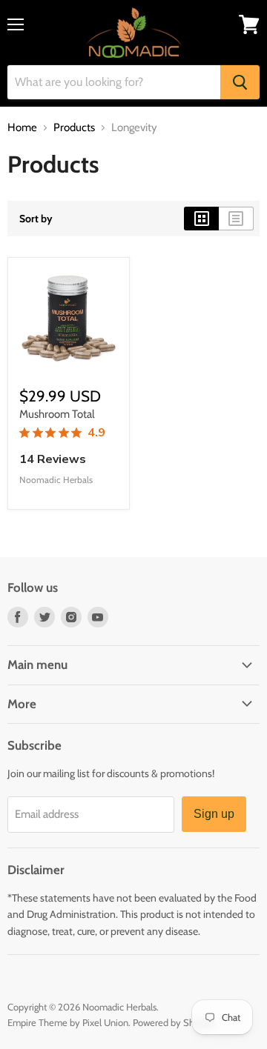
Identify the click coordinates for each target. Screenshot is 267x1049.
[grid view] (201, 218)
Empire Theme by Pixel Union (67, 1022)
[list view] (236, 218)
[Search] (240, 82)
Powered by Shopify (174, 1022)
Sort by (36, 218)
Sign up (214, 813)
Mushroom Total (57, 414)
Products (74, 127)
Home (22, 127)
